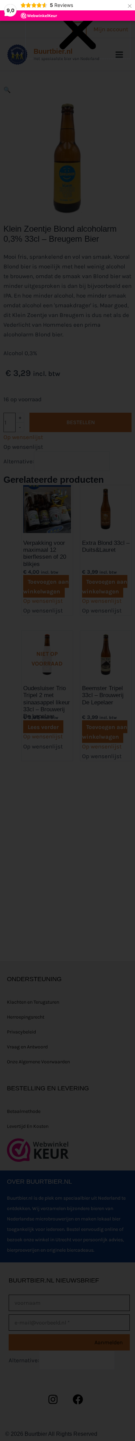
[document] (67, 720)
